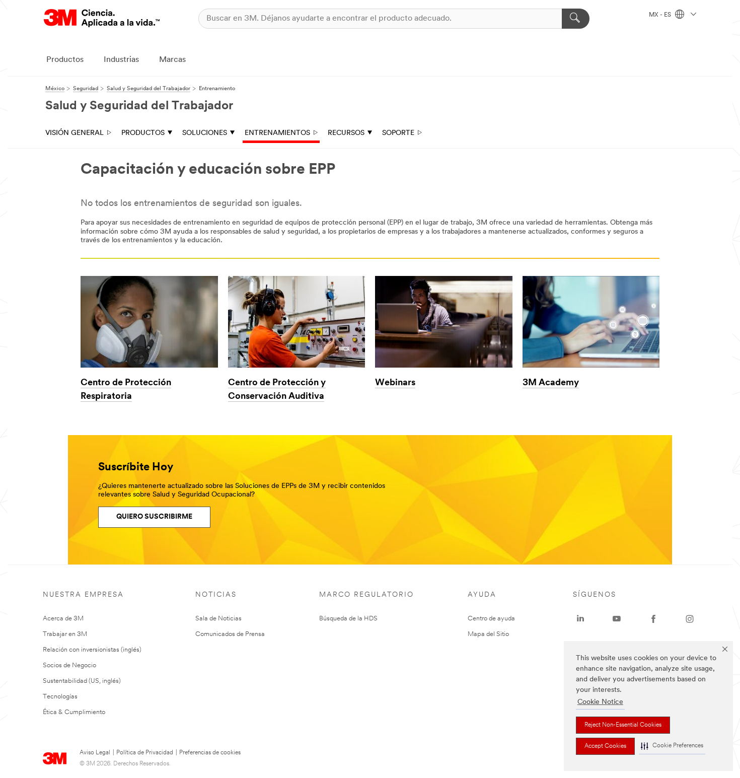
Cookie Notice (600, 702)
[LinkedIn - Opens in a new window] (580, 618)
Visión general (74, 133)
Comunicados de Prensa (230, 634)
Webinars (395, 383)
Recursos (346, 133)
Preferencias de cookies (210, 753)
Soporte (398, 133)
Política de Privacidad (144, 753)
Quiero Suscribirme (154, 517)
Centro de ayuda (491, 618)
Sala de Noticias (218, 618)
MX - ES (661, 15)
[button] (672, 746)
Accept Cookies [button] (605, 746)
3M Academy (551, 383)
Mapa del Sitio (488, 634)
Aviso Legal (95, 753)
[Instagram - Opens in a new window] (689, 618)
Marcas (172, 60)
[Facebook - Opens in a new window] (653, 618)
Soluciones (204, 133)
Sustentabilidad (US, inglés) (82, 681)
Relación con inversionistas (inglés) (92, 650)
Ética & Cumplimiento (74, 712)
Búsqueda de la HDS (348, 618)
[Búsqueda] (575, 19)
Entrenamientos (277, 133)
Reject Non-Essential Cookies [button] (622, 725)
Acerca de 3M (63, 618)
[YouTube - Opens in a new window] (616, 618)
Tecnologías (60, 696)
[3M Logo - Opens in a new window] (102, 18)
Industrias (121, 60)
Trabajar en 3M (65, 634)
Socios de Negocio (69, 665)
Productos (65, 60)
